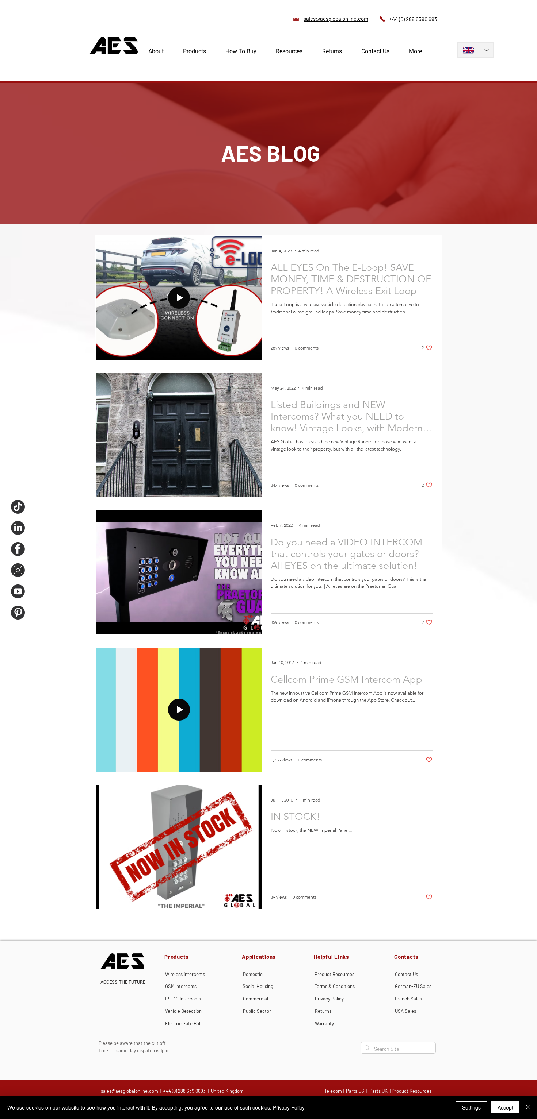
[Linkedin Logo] (18, 528)
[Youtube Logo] (18, 591)
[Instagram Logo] (18, 570)
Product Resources (411, 1091)
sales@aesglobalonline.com (128, 1091)
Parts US (355, 1091)
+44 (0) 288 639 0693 (184, 1091)
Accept (505, 1107)
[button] (201, 51)
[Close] (528, 1107)
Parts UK (378, 1091)
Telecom (333, 1091)
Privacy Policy (289, 1107)
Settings (471, 1107)
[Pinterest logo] (18, 613)
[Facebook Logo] (18, 549)
